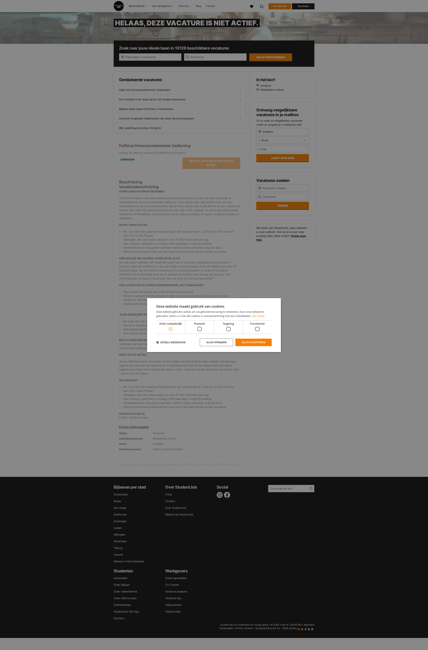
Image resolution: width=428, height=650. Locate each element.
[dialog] (214, 325)
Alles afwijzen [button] (216, 342)
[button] (171, 342)
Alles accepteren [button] (253, 342)
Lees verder (258, 316)
